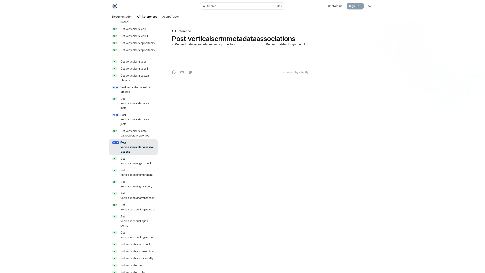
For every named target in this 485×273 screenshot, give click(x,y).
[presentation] (136, 147)
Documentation (122, 16)
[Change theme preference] (370, 6)
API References (147, 16)
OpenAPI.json (171, 16)
